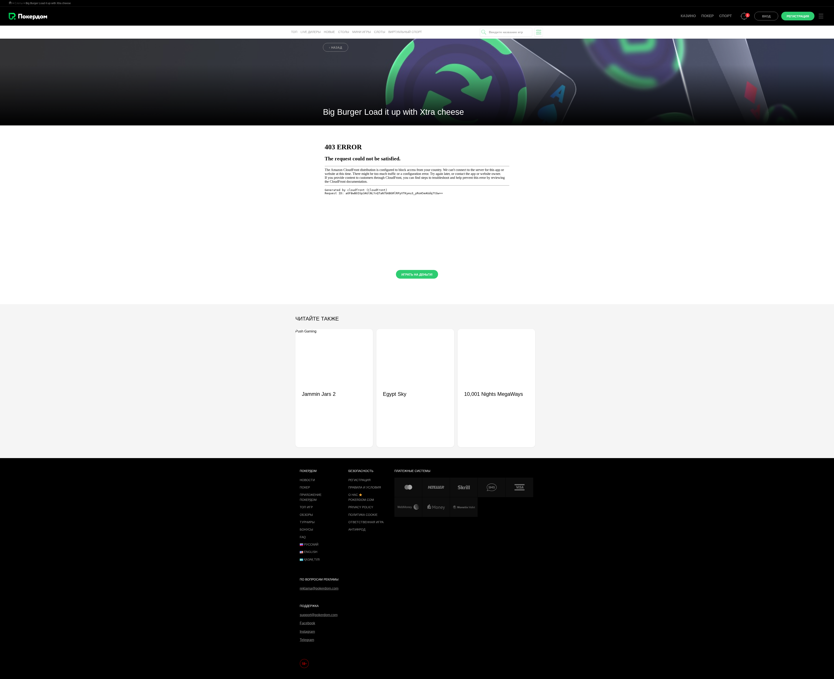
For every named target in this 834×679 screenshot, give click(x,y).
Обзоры (306, 514)
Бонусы (306, 529)
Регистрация (359, 480)
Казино (688, 16)
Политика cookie (362, 514)
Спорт (725, 16)
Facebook (307, 623)
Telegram (307, 640)
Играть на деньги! (417, 274)
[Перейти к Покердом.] (10, 2)
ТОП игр (306, 507)
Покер (707, 16)
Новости (307, 480)
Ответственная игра (366, 522)
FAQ (303, 537)
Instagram (307, 631)
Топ (294, 32)
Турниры (307, 522)
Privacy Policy (360, 507)
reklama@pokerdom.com (319, 588)
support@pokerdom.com (319, 615)
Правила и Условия (364, 487)
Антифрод (356, 529)
